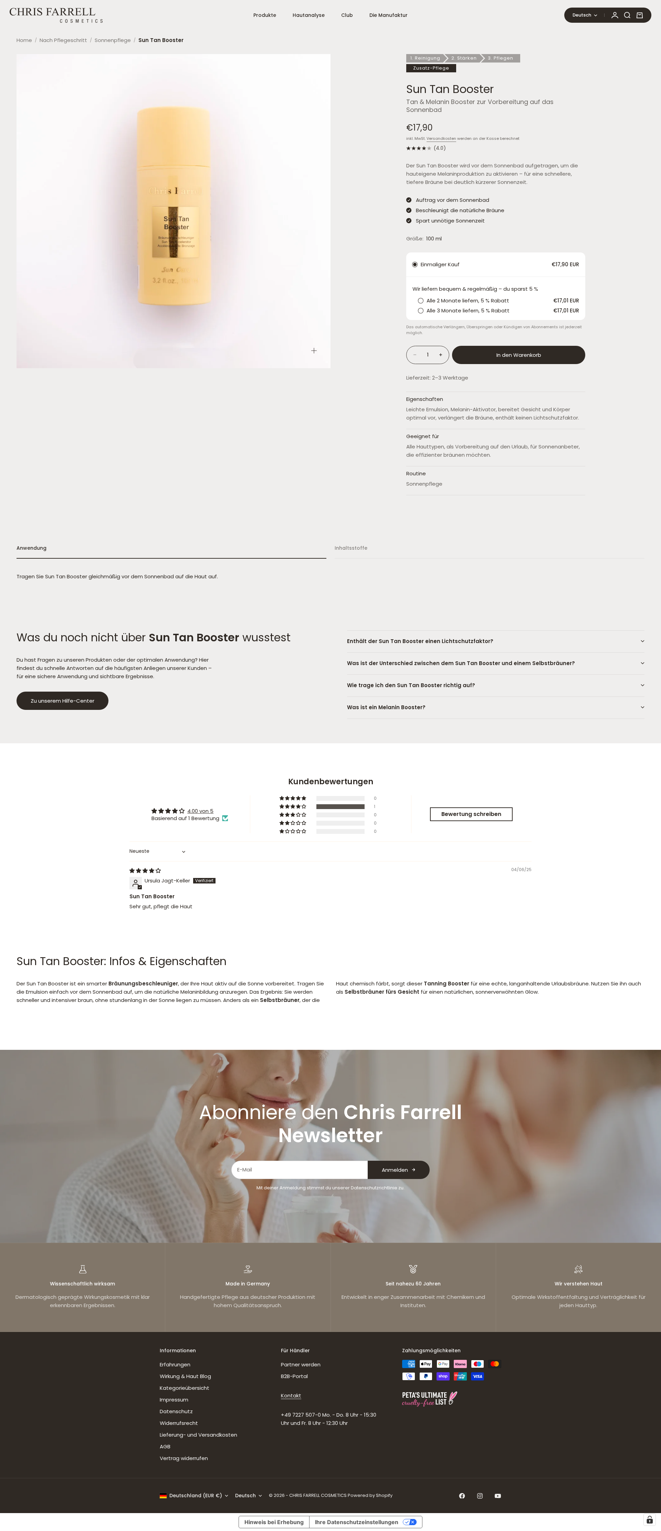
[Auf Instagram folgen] (479, 1495)
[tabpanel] (330, 576)
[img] (145, 870)
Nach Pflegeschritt (63, 40)
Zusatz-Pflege (431, 68)
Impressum (174, 1399)
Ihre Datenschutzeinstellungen (356, 1522)
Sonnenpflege (113, 40)
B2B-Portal (294, 1376)
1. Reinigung (425, 58)
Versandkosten (441, 138)
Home (24, 40)
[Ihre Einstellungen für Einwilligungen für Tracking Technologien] (649, 1519)
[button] (293, 806)
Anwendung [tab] (31, 548)
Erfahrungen (175, 1364)
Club (347, 15)
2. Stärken (464, 58)
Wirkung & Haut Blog (185, 1376)
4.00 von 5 (200, 811)
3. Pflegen (500, 58)
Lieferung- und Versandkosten (198, 1434)
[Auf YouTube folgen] (497, 1495)
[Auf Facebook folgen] (462, 1495)
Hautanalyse (309, 15)
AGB (165, 1446)
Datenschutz (176, 1411)
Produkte (264, 15)
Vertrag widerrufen (184, 1458)
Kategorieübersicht (184, 1388)
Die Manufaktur (388, 15)
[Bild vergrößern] (314, 351)
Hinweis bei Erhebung (274, 1522)
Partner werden (301, 1364)
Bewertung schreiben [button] (471, 814)
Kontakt (291, 1395)
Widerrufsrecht (179, 1423)
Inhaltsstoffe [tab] (351, 548)
